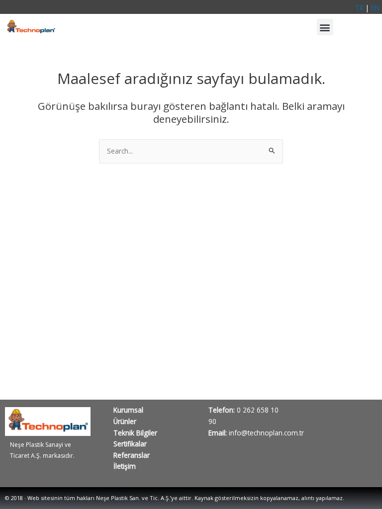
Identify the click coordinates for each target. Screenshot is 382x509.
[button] (325, 27)
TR (359, 7)
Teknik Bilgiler (135, 432)
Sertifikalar (130, 443)
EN (375, 7)
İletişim (124, 466)
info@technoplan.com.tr (265, 432)
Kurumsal (128, 410)
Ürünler (124, 421)
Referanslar (131, 455)
